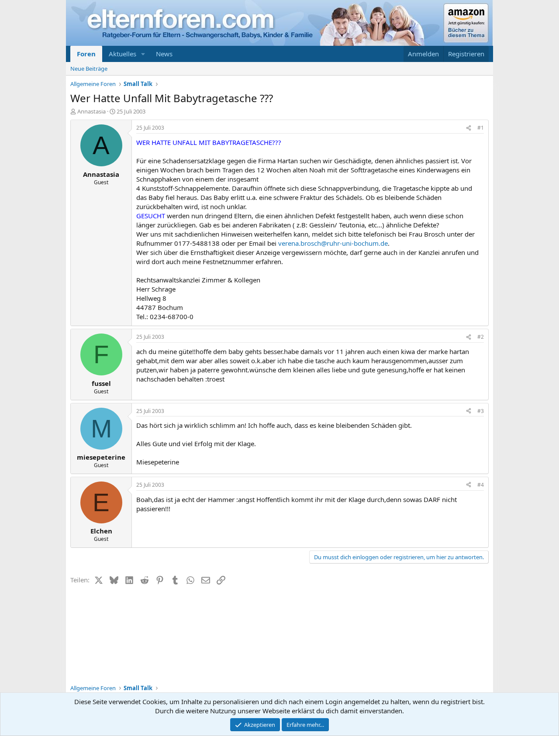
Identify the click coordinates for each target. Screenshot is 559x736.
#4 (480, 484)
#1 (480, 127)
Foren (86, 53)
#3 (480, 411)
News (164, 53)
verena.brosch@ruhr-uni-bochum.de (333, 243)
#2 (480, 336)
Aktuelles (122, 53)
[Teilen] (468, 128)
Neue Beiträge (88, 68)
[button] (143, 54)
